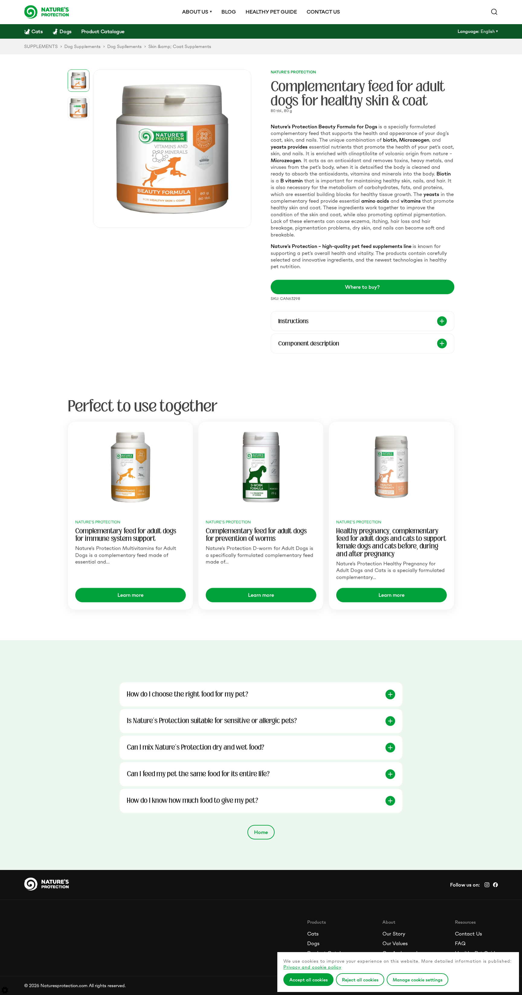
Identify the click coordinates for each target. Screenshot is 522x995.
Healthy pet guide (271, 11)
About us (195, 11)
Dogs (313, 943)
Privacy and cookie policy (312, 967)
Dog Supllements (124, 46)
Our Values (395, 943)
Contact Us (468, 933)
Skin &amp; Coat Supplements (179, 46)
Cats (313, 933)
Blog (228, 11)
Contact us (323, 11)
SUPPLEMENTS (41, 46)
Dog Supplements (82, 46)
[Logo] (46, 11)
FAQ (460, 943)
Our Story (393, 933)
